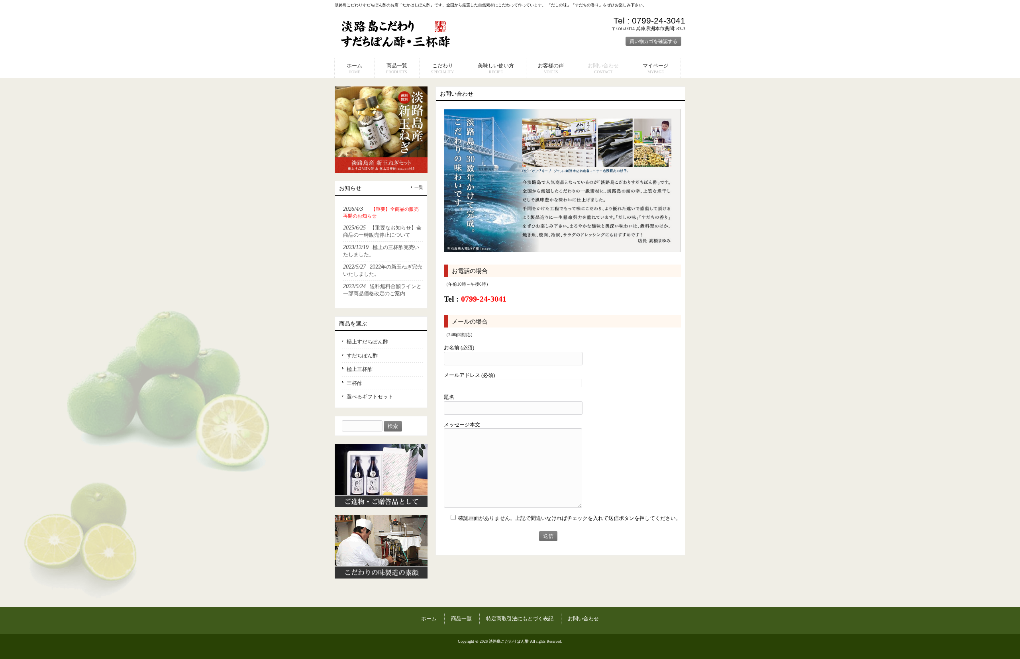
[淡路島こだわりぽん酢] (396, 46)
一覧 (418, 187)
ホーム (429, 619)
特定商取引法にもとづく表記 (519, 619)
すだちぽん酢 (362, 356)
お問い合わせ (583, 619)
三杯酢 (354, 383)
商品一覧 (461, 619)
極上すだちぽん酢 (367, 342)
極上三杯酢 (360, 369)
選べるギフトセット (370, 397)
